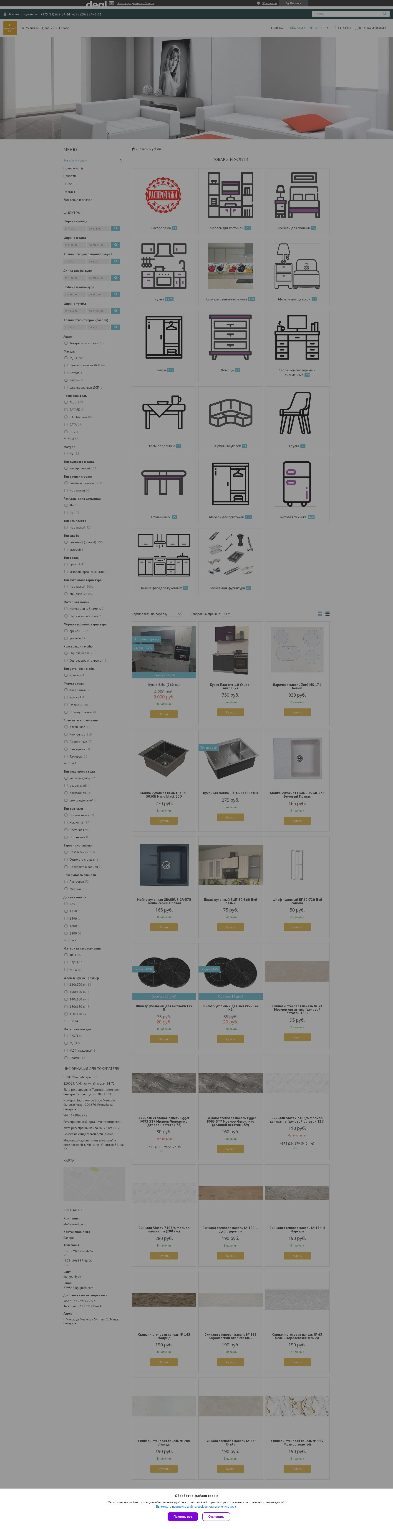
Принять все (183, 1516)
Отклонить (216, 1516)
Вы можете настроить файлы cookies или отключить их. (195, 1506)
